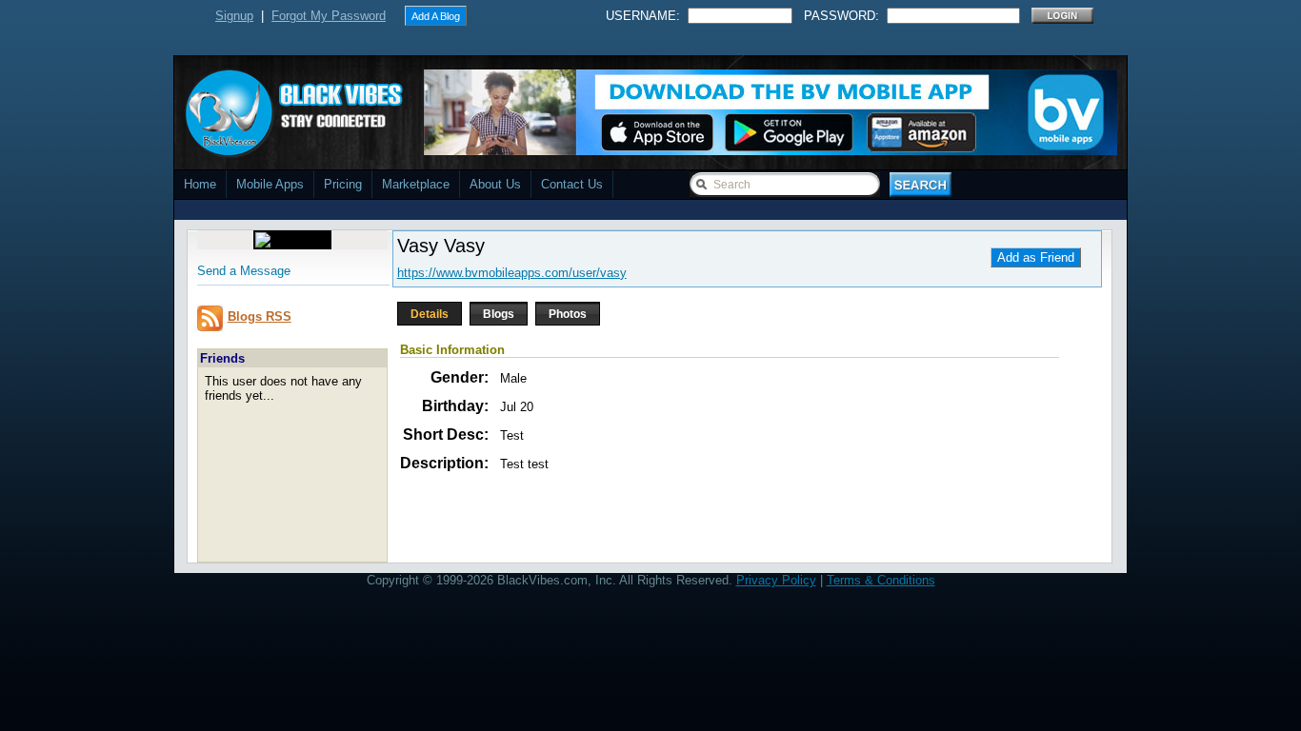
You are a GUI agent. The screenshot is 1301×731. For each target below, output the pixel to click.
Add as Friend (1035, 257)
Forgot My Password (328, 16)
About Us (495, 184)
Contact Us (572, 184)
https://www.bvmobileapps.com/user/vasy (512, 273)
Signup (234, 16)
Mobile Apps (270, 184)
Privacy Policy (776, 580)
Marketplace (416, 184)
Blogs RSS (259, 316)
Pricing (343, 184)
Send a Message (243, 271)
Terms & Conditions (881, 580)
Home (200, 184)
